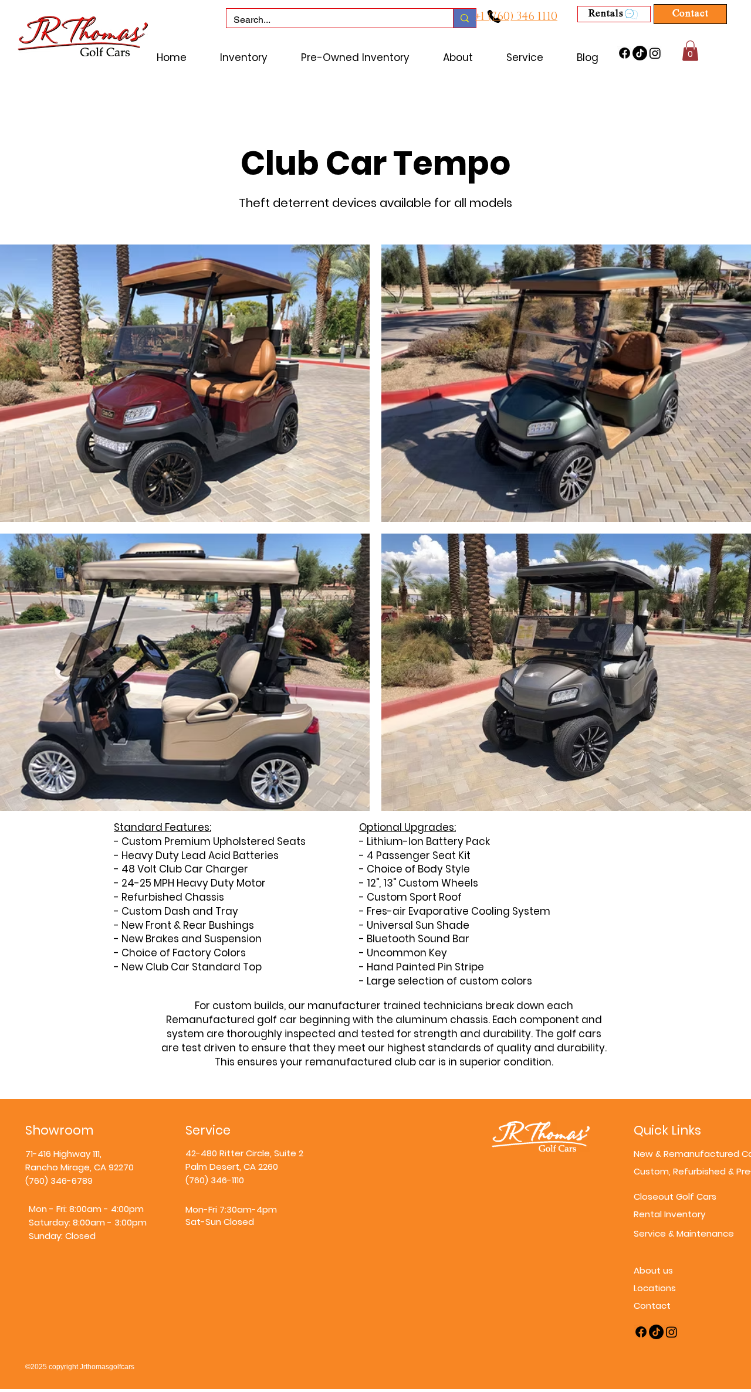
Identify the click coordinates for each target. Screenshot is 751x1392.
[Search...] (464, 18)
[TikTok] (639, 53)
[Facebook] (624, 53)
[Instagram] (655, 53)
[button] (690, 50)
